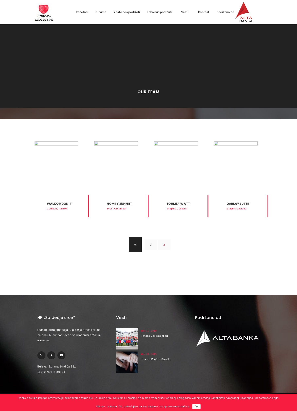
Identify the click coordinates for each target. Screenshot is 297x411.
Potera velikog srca (154, 336)
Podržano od (226, 12)
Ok (196, 406)
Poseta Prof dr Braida (156, 359)
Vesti (184, 12)
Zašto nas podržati (127, 12)
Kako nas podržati (159, 12)
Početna (81, 12)
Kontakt (203, 12)
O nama (100, 12)
